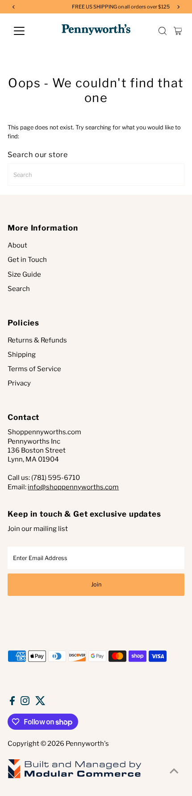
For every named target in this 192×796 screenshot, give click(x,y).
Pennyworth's (87, 744)
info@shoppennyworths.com (73, 487)
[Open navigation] (28, 31)
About (17, 245)
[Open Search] (163, 31)
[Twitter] (40, 703)
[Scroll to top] (174, 771)
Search (19, 289)
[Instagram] (25, 703)
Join (96, 584)
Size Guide (24, 274)
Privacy (19, 383)
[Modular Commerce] (75, 778)
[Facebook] (12, 703)
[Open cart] (178, 31)
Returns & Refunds (37, 340)
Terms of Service (34, 369)
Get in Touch (27, 260)
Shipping (22, 355)
